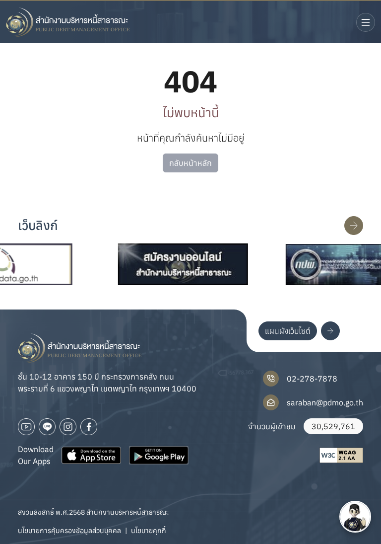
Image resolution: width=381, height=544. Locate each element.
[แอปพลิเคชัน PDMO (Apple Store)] (91, 455)
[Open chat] (355, 517)
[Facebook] (88, 426)
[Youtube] (26, 426)
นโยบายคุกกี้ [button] (148, 530)
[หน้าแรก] (68, 22)
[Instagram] (68, 426)
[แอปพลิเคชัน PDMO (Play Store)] (159, 455)
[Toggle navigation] (365, 22)
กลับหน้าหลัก (190, 163)
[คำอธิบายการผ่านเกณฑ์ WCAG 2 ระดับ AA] (341, 455)
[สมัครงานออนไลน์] (173, 264)
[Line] (47, 426)
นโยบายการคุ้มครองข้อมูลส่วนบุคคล (69, 530)
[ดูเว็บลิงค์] (353, 225)
